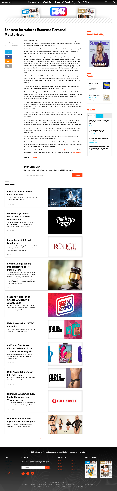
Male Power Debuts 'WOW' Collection (20, 324)
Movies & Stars (34, 2)
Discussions (91, 116)
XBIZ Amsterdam (76, 467)
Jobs (99, 116)
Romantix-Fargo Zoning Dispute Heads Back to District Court (19, 267)
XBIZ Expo (74, 470)
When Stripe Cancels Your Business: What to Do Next (97, 131)
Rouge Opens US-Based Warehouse (19, 241)
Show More (43, 439)
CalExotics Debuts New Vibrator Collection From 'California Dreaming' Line (20, 348)
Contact (7, 467)
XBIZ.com (60, 461)
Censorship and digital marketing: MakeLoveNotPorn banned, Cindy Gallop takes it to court (99, 148)
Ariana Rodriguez (10, 43)
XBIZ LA (73, 461)
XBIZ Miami (74, 464)
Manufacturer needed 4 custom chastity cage (98, 139)
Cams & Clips (83, 2)
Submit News (8, 461)
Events (90, 76)
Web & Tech (48, 2)
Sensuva (34, 158)
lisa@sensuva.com (67, 150)
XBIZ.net (91, 109)
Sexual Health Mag (95, 34)
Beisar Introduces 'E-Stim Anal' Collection (19, 193)
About (6, 470)
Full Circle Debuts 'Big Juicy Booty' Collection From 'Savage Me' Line (21, 397)
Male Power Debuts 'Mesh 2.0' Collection (20, 373)
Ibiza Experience (94, 95)
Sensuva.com (77, 152)
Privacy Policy (9, 473)
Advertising (8, 464)
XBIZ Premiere (62, 470)
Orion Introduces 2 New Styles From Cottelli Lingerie (21, 420)
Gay (73, 2)
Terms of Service (76, 486)
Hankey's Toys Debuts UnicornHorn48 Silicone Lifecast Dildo (19, 216)
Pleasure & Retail (62, 2)
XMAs (72, 473)
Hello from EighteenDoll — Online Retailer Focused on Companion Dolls (99, 122)
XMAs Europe (93, 83)
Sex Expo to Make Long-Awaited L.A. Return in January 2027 (19, 300)
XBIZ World (61, 467)
